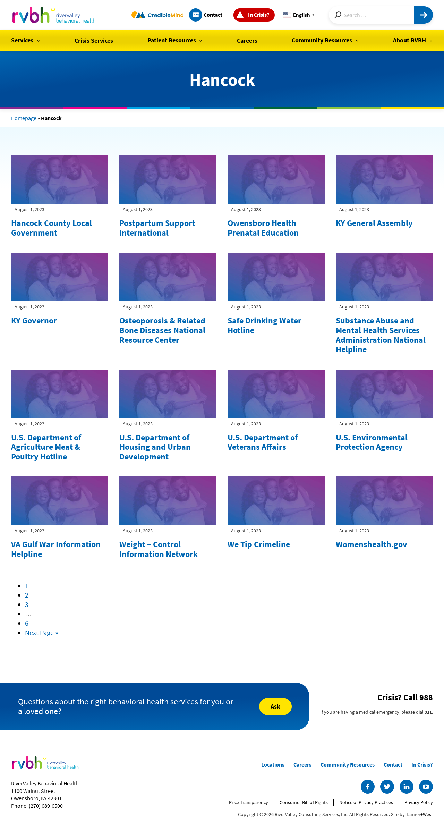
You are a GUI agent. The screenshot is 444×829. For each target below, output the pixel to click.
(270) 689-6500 (46, 805)
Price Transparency (248, 802)
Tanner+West (419, 814)
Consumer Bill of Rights (304, 802)
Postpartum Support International (157, 228)
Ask (275, 706)
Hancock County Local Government (51, 228)
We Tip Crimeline (259, 544)
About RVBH (409, 40)
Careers (247, 40)
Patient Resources (171, 40)
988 (426, 697)
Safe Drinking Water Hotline (264, 325)
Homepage (23, 118)
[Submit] (423, 15)
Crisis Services (94, 40)
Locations (272, 764)
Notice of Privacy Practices (366, 802)
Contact (213, 14)
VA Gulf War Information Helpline (56, 549)
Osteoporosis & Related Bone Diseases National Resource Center (162, 330)
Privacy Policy (418, 802)
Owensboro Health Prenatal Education (263, 228)
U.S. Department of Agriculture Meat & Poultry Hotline (46, 447)
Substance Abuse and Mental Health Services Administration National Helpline (381, 335)
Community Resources (322, 40)
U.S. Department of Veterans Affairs (263, 442)
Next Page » (41, 632)
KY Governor (34, 320)
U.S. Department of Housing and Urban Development (155, 447)
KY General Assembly (374, 223)
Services (22, 40)
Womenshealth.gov (371, 544)
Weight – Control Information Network (158, 549)
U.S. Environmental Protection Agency (372, 442)
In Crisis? (258, 14)
